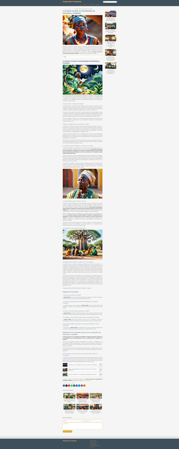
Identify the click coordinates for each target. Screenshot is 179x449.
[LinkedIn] (77, 385)
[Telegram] (79, 385)
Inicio (80, 4)
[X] (66, 385)
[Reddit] (84, 385)
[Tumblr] (74, 385)
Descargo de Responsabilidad (95, 445)
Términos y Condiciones (94, 441)
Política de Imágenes (93, 444)
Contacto (98, 4)
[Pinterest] (69, 385)
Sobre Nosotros (92, 4)
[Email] (82, 385)
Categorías (85, 4)
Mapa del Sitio (92, 446)
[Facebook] (64, 385)
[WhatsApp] (71, 385)
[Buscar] (116, 2)
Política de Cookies (93, 443)
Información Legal (93, 440)
